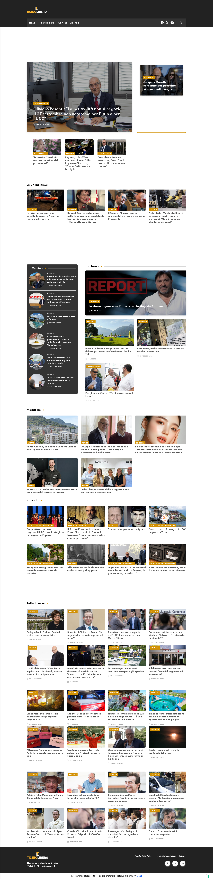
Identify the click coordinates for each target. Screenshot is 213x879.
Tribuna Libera (46, 23)
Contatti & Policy (143, 856)
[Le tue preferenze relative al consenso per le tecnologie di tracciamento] (208, 876)
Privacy (182, 856)
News (32, 23)
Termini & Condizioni (165, 856)
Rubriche (62, 23)
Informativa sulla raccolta (83, 876)
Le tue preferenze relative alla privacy (117, 876)
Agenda (74, 23)
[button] (167, 863)
